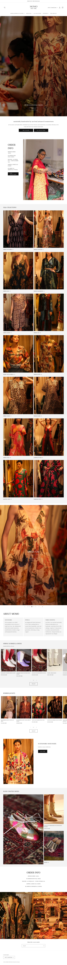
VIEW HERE (42, 751)
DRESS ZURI (6, 457)
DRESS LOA (36, 332)
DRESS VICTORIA (7, 249)
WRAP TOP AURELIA (8, 374)
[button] (4, 7)
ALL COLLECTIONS (41, 130)
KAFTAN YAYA (6, 499)
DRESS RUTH (37, 374)
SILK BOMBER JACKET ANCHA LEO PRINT (7, 721)
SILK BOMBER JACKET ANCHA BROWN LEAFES (23, 721)
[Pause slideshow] (42, 606)
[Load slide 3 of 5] (32, 607)
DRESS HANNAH (38, 249)
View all (33, 683)
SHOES (45, 862)
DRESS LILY (6, 291)
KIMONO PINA (37, 499)
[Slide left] (30, 680)
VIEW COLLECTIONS (13, 174)
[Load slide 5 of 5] (36, 607)
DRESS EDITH (6, 332)
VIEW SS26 (33, 108)
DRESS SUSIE (37, 416)
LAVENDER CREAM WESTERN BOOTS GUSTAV (23, 674)
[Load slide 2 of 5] (30, 607)
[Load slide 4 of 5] (34, 607)
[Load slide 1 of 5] (28, 607)
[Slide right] (36, 680)
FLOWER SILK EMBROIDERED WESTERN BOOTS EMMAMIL (53, 826)
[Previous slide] (24, 606)
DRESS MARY (6, 416)
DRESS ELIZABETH (38, 291)
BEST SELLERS (26, 130)
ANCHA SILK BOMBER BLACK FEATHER (54, 720)
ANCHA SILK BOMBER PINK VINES (38, 720)
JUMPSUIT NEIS (38, 457)
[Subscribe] (43, 945)
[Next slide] (39, 606)
